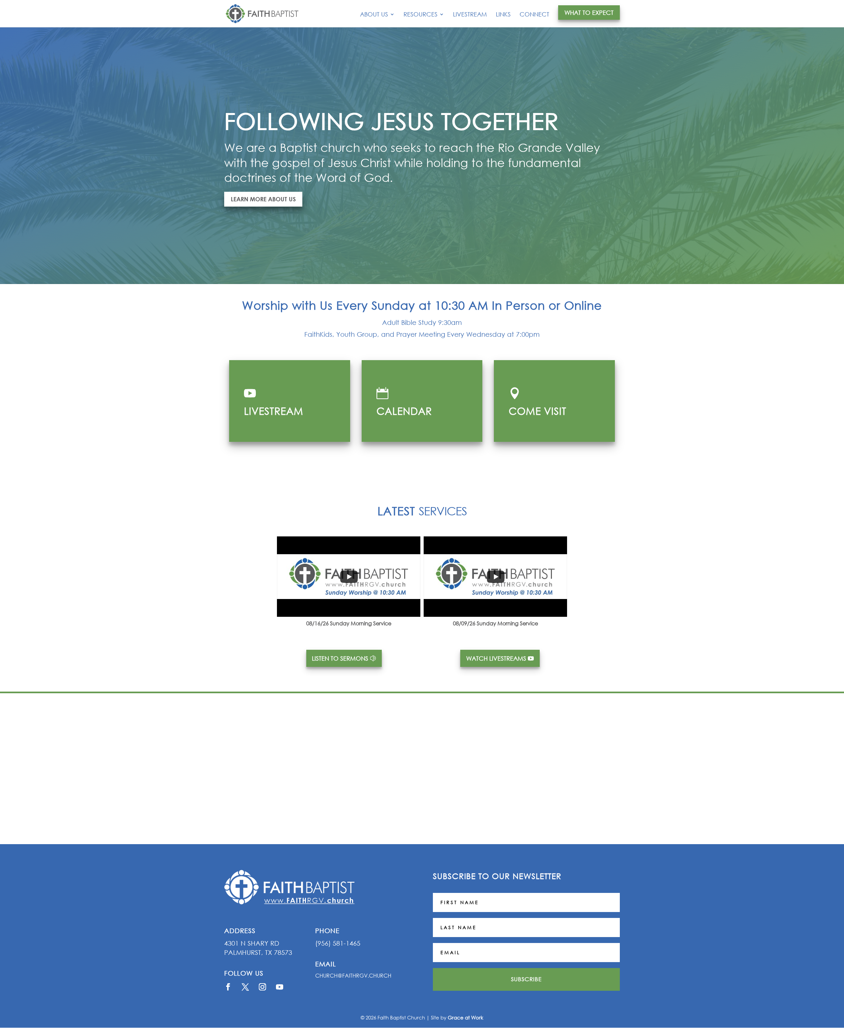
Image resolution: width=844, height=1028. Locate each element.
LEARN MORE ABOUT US (263, 199)
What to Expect (589, 12)
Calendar (404, 411)
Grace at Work (465, 1017)
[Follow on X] (245, 987)
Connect (534, 15)
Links (503, 15)
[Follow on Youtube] (279, 987)
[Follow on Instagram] (262, 987)
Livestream (470, 15)
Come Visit (537, 411)
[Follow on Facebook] (228, 987)
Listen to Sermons (340, 658)
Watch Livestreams (496, 658)
